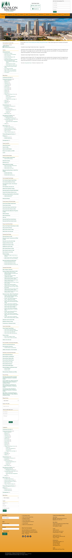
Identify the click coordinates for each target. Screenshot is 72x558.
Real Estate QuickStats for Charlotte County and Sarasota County (10, 60)
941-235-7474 (36, 5)
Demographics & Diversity (9, 106)
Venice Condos (6, 335)
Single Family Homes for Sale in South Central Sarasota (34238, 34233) (11, 289)
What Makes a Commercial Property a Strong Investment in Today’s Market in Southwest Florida (10, 394)
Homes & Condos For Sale (9, 128)
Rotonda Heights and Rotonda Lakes (10, 367)
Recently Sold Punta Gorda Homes (9, 219)
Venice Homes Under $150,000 (10, 329)
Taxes (7, 112)
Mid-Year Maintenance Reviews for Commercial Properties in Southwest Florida (10, 385)
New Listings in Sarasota (7, 269)
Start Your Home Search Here (27, 517)
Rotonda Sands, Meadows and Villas (10, 371)
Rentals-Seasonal (7, 138)
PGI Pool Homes (6, 213)
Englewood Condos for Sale (8, 244)
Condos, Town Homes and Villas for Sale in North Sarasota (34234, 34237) (11, 304)
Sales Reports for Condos (10, 63)
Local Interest (6, 84)
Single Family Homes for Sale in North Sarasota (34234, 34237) (11, 280)
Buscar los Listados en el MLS (8, 150)
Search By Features (6, 145)
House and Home (7, 108)
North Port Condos (6, 160)
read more (27, 533)
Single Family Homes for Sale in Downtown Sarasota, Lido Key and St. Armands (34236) (11, 273)
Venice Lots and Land (7, 339)
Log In (4, 152)
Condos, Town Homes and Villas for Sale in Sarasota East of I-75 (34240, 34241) (11, 309)
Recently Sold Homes (8, 172)
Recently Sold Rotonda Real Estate (9, 260)
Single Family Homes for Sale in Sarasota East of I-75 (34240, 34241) (11, 285)
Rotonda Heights (7, 368)
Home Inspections (7, 55)
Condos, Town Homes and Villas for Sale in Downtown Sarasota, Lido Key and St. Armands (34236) (11, 296)
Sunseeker (8, 97)
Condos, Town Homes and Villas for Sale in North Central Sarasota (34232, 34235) (11, 301)
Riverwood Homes (6, 198)
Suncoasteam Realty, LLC (17, 554)
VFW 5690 (6, 101)
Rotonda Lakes (7, 369)
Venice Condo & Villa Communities (10, 337)
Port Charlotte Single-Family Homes (9, 180)
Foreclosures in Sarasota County (9, 323)
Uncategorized (5, 140)
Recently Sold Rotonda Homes (9, 261)
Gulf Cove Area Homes (8, 195)
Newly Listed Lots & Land (8, 168)
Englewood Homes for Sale (8, 242)
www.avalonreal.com (56, 545)
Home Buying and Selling (7, 115)
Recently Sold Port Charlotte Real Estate (10, 190)
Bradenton (6, 81)
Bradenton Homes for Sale (8, 321)
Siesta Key (6, 444)
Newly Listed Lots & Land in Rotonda (11, 258)
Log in (26, 553)
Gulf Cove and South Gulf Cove (9, 344)
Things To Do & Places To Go (9, 94)
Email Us (36, 9)
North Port (6, 86)
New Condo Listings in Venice (9, 336)
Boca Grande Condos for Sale (8, 250)
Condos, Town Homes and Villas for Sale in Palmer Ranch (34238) (10, 306)
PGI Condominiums (6, 215)
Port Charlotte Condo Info (8, 346)
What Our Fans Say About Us (27, 524)
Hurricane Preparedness (10, 109)
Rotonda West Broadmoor (8, 354)
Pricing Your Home (7, 58)
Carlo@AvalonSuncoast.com (9, 47)
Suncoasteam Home (26, 515)
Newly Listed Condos (8, 166)
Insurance (8, 462)
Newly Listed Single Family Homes (10, 165)
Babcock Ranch (7, 80)
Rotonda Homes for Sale (7, 236)
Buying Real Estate (28, 62)
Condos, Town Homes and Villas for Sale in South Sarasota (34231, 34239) (11, 317)
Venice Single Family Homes (8, 328)
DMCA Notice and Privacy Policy (58, 549)
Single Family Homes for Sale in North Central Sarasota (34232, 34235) (11, 278)
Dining (7, 95)
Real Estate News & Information (10, 119)
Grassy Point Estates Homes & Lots (9, 192)
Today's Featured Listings (9, 483)
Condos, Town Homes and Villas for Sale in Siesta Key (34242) (10, 312)
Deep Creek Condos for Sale (8, 229)
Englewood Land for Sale (7, 246)
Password (4, 505)
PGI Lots (4, 217)
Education (6, 107)
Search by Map (5, 147)
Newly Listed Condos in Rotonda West (11, 257)
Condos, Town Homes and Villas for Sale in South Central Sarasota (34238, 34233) (11, 314)
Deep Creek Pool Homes (7, 227)
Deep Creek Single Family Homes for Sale (11, 225)
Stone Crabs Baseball (10, 96)
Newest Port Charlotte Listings (9, 188)
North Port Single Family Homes (9, 157)
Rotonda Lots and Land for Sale (9, 241)
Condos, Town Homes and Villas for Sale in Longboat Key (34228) (10, 299)
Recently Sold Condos (8, 173)
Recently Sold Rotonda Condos (10, 263)
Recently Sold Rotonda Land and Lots (11, 264)
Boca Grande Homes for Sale (8, 248)
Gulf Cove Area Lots (8, 196)
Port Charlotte (6, 87)
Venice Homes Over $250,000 (9, 331)
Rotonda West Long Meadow (8, 356)
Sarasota (6, 91)
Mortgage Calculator (26, 518)
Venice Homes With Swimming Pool (10, 333)
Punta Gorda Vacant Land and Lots (9, 207)
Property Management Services (28, 521)
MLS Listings (5, 125)
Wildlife (5, 102)
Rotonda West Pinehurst (7, 363)
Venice (5, 100)
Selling (5, 123)
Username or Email (5, 503)
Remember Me (6, 508)
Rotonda (5, 90)
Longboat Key (6, 85)
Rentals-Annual (7, 137)
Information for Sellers (8, 53)
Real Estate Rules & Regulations (12, 121)
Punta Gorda (6, 89)
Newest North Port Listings (8, 164)
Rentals (4, 135)
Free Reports (6, 72)
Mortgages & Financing (10, 117)
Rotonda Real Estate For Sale (9, 129)
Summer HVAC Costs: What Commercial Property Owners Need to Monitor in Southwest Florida (10, 381)
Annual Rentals (25, 523)
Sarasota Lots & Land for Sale (8, 319)
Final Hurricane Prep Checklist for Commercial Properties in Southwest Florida (10, 390)
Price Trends (8, 120)
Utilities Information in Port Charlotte (10, 349)
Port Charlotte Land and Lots (8, 186)
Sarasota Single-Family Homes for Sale (10, 271)
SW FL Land (6, 130)
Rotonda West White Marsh (8, 365)
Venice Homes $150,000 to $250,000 (11, 330)
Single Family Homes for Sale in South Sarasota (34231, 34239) (11, 291)
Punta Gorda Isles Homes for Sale (9, 208)
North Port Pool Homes (8, 158)
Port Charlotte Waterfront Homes (9, 181)
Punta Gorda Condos (7, 205)
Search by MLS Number (7, 148)
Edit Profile (29, 553)
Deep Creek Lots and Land (8, 231)
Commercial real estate (7, 77)
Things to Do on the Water (10, 99)
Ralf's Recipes (7, 113)
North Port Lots (6, 162)
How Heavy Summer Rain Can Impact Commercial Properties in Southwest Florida (10, 377)
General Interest (6, 456)
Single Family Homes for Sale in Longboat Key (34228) (10, 276)
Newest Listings (6, 253)
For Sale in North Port (8, 126)
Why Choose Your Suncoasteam (10, 54)
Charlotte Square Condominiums (10, 347)
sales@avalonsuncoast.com (62, 518)
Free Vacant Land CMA (8, 68)
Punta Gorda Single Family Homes (9, 203)
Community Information (7, 79)
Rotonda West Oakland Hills (8, 358)
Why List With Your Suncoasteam (10, 69)
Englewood (6, 82)
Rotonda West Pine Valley (8, 361)
